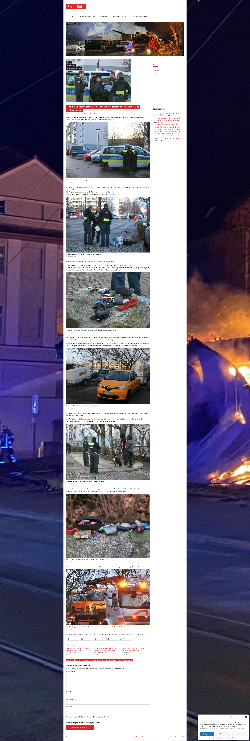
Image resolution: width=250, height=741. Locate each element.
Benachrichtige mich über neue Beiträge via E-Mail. (83, 723)
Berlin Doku (76, 7)
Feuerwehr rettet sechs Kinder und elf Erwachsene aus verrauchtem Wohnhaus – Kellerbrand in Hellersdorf (168, 131)
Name (68, 692)
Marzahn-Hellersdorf (74, 68)
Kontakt (71, 17)
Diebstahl (70, 660)
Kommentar (70, 672)
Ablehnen (222, 734)
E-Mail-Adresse (72, 699)
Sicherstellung (127, 660)
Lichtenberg (71, 65)
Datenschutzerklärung (225, 738)
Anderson (87, 737)
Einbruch (78, 660)
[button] (246, 717)
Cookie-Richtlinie (213, 738)
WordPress (77, 737)
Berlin (69, 62)
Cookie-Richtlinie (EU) (119, 17)
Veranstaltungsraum (139, 17)
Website (69, 707)
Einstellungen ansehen (239, 734)
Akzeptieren (207, 734)
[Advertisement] (168, 90)
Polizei (119, 660)
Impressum (235, 738)
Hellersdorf (86, 660)
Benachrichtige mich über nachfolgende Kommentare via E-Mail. (87, 717)
